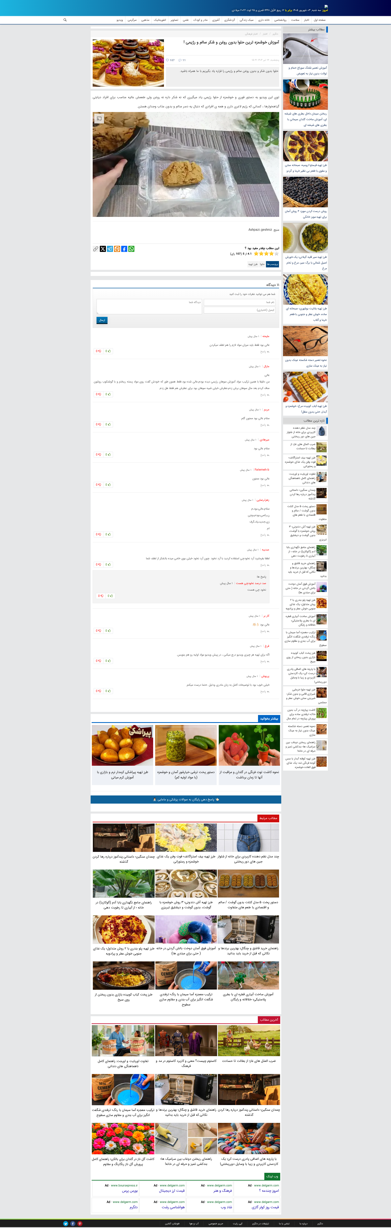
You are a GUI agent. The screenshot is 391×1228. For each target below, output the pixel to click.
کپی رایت (237, 1224)
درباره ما (304, 1224)
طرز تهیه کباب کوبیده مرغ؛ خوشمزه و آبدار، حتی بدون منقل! (306, 409)
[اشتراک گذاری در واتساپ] (131, 249)
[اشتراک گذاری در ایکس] (103, 249)
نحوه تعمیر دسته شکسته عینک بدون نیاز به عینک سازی (306, 363)
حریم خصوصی (216, 1224)
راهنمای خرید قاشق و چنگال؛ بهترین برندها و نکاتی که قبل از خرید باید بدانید (186, 1112)
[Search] (65, 20)
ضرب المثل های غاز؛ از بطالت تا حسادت (249, 1060)
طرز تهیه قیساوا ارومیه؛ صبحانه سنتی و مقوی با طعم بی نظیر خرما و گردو (306, 168)
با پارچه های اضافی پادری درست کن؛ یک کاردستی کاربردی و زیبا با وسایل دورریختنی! (249, 1161)
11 (184, 60)
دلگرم (134, 1207)
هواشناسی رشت (173, 1207)
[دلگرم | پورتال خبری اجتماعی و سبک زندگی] (323, 7)
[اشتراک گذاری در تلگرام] (110, 249)
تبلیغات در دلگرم (260, 1224)
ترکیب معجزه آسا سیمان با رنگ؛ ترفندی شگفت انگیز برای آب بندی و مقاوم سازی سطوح (123, 1112)
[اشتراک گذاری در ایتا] (117, 249)
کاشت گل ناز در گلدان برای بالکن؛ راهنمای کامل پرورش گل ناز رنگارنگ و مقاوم (123, 1161)
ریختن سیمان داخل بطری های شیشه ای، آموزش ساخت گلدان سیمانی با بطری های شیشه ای (305, 119)
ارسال (102, 320)
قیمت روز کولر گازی (265, 1207)
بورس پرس (130, 1191)
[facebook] (72, 1223)
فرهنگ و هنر (223, 1191)
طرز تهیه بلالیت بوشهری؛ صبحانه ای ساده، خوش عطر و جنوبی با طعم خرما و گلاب (306, 314)
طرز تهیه (253, 264)
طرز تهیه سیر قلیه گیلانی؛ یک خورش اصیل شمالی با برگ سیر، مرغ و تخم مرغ (306, 263)
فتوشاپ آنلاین (172, 1224)
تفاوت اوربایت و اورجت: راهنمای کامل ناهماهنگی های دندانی (123, 1064)
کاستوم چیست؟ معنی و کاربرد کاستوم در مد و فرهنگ (186, 1063)
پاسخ (263, 351)
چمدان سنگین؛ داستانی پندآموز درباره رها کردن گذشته (249, 1112)
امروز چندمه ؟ (269, 1191)
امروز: (325, 10)
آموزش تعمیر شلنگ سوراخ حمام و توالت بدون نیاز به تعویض (308, 71)
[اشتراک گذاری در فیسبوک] (124, 249)
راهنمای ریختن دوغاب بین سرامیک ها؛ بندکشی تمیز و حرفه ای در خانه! (186, 1161)
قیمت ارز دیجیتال (172, 1191)
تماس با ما (284, 1224)
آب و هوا (194, 1224)
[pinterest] (79, 1223)
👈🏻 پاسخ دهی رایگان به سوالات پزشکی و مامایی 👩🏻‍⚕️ (186, 799)
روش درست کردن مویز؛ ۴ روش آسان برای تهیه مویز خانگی (306, 214)
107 (172, 60)
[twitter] (65, 1223)
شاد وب (226, 1207)
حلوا (262, 264)
